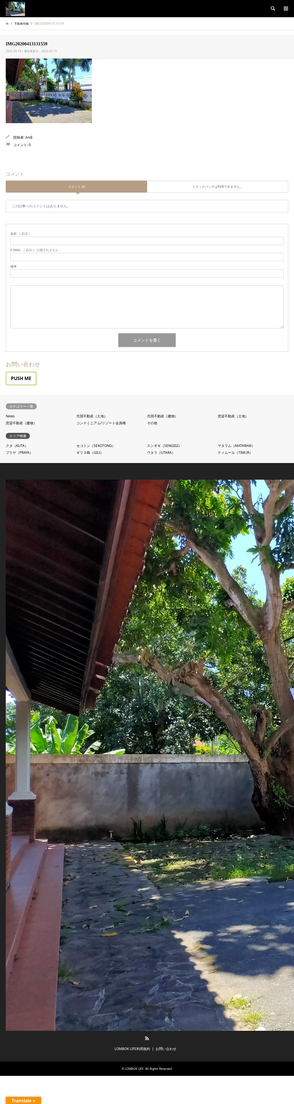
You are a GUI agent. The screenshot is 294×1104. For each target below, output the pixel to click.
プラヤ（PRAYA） (19, 452)
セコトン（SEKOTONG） (95, 445)
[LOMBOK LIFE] (15, 8)
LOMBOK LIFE (134, 1069)
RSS (147, 1038)
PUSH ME (21, 378)
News (10, 416)
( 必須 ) (19, 233)
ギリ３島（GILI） (90, 452)
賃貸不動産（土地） (233, 416)
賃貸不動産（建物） (21, 423)
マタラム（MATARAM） (236, 445)
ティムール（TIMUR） (235, 452)
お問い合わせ (166, 1048)
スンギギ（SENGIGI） (164, 445)
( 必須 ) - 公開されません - (35, 249)
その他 (152, 423)
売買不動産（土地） (91, 416)
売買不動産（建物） (162, 416)
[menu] (285, 8)
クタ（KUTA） (17, 445)
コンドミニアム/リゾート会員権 (101, 423)
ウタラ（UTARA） (161, 452)
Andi (28, 137)
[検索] (272, 8)
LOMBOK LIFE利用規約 (132, 1048)
